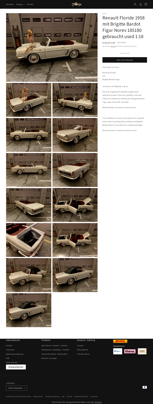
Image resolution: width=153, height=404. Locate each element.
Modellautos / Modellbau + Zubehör (55, 350)
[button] (20, 4)
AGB (7, 358)
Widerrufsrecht (11, 362)
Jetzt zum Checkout (124, 60)
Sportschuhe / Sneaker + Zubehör (54, 345)
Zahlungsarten (82, 350)
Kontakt (9, 345)
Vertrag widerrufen (15, 367)
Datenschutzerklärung (14, 354)
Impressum (10, 350)
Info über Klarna (83, 354)
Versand (113, 46)
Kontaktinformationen (81, 396)
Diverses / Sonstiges (49, 358)
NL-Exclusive (15, 396)
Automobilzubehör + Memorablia (54, 354)
